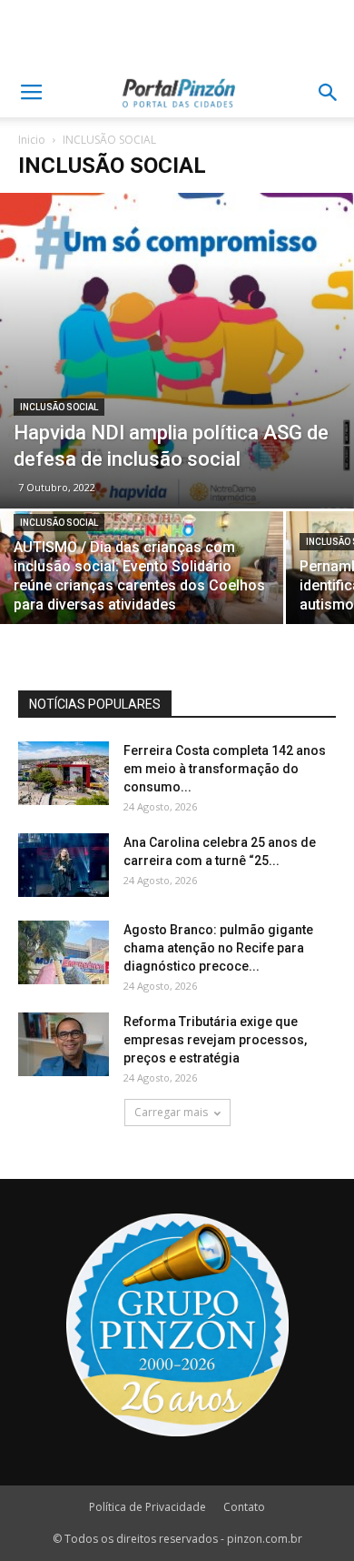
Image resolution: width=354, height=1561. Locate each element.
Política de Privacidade (147, 1507)
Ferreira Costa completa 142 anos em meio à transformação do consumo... (224, 768)
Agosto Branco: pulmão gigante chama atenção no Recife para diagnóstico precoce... (218, 947)
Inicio (31, 139)
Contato (244, 1507)
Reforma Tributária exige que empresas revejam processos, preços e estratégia (215, 1039)
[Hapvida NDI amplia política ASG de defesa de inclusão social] (177, 351)
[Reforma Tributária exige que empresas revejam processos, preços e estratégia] (63, 1044)
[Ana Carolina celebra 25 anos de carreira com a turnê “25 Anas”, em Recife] (63, 865)
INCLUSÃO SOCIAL (59, 407)
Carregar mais (171, 1112)
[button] (328, 92)
